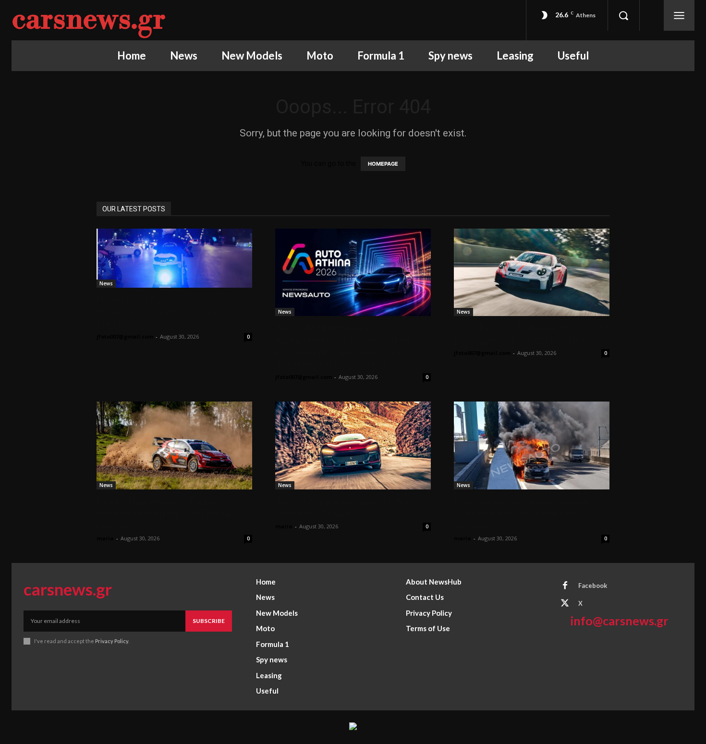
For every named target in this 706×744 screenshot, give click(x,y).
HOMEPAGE (383, 163)
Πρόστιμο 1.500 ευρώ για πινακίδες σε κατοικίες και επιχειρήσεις (159, 311)
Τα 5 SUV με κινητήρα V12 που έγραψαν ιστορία (344, 507)
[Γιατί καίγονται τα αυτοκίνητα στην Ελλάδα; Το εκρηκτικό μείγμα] (531, 445)
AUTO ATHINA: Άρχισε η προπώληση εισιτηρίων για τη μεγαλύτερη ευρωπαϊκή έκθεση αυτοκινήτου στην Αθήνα (347, 346)
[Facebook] (564, 586)
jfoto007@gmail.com (125, 336)
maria (105, 538)
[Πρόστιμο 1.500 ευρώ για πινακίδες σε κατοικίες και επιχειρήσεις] (174, 258)
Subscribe (209, 620)
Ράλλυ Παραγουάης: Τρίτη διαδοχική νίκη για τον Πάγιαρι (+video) (167, 513)
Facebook (592, 585)
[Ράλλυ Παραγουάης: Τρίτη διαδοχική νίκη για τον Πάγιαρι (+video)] (174, 445)
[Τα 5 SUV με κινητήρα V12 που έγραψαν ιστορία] (353, 445)
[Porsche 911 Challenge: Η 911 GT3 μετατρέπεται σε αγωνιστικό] (531, 272)
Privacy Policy (111, 641)
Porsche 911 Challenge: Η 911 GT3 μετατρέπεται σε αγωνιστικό (531, 334)
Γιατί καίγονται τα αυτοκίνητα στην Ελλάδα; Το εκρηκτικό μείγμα (521, 513)
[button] (623, 15)
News (106, 283)
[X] (564, 603)
